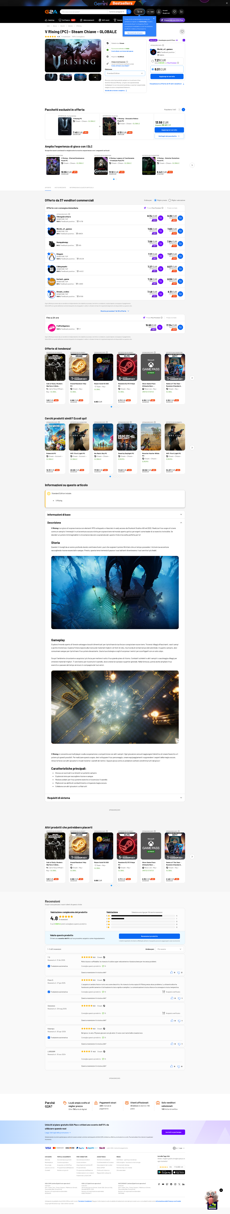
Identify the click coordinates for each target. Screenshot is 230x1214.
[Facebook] (159, 1184)
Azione (70, 26)
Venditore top (62, 219)
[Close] (227, 3)
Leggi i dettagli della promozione (57, 1133)
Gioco (55, 26)
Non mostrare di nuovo (135, 33)
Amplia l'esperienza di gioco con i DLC (68, 146)
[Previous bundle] (179, 109)
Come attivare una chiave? (120, 66)
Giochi (62, 26)
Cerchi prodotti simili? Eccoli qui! (66, 418)
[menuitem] (49, 20)
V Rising (78, 26)
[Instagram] (175, 1184)
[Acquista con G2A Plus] (160, 218)
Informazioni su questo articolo (82, 187)
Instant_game (63, 279)
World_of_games (165, 49)
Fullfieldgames (63, 326)
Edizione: (108, 69)
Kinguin (60, 254)
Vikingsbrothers (64, 216)
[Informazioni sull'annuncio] (163, 45)
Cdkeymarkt (62, 266)
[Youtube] (163, 1184)
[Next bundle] (183, 109)
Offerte (48, 187)
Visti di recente (60, 187)
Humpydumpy (62, 242)
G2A (48, 26)
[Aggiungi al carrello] (180, 218)
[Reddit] (171, 1184)
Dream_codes (63, 291)
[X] (179, 1184)
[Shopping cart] (181, 12)
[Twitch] (167, 1184)
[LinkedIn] (183, 1184)
